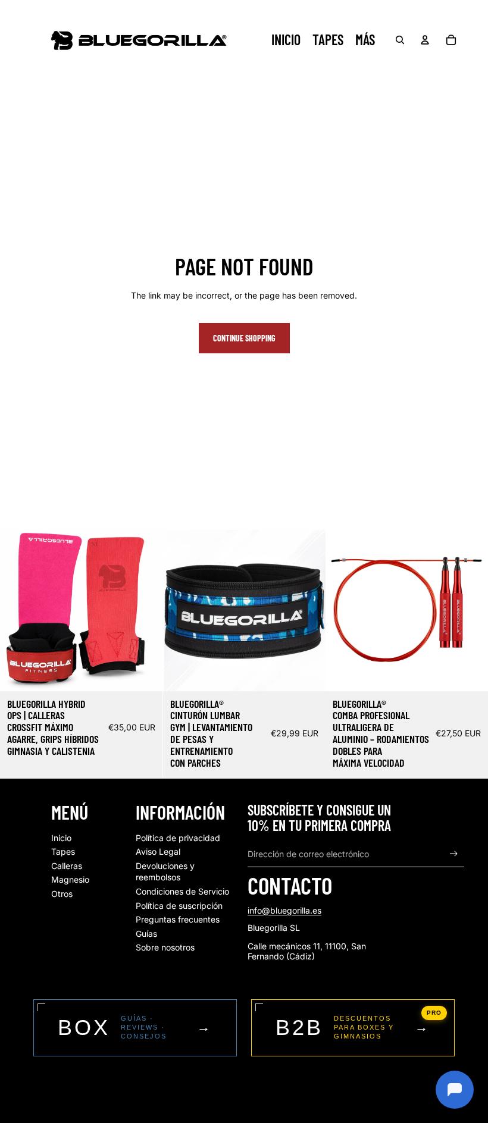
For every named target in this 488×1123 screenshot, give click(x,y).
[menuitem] (365, 40)
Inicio (61, 838)
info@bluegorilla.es (284, 910)
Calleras (66, 866)
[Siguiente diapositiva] (144, 610)
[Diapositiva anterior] (18, 610)
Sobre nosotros (165, 947)
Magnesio (70, 879)
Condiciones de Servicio (182, 891)
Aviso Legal (158, 851)
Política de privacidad (178, 838)
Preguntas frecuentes (178, 919)
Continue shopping (244, 338)
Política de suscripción (179, 906)
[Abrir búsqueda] (400, 40)
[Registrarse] (453, 853)
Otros (62, 894)
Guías (146, 933)
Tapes (63, 851)
